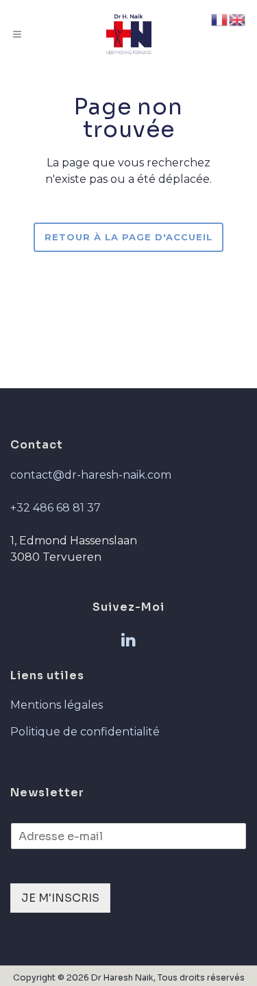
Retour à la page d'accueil (128, 236)
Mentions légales (56, 704)
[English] (238, 19)
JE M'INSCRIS (60, 898)
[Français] (220, 19)
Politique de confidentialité (85, 731)
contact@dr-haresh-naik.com (90, 474)
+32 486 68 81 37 (55, 507)
